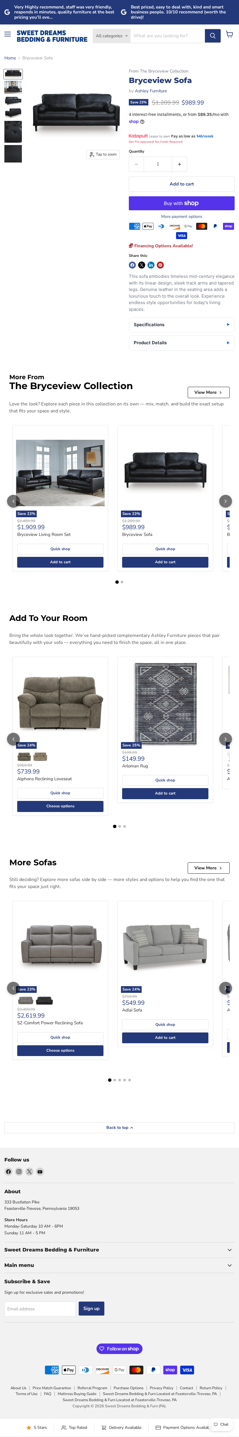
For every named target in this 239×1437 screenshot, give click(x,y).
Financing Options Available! (163, 246)
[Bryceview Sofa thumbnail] (13, 74)
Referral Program (92, 1388)
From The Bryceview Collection (158, 71)
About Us (18, 1388)
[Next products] (225, 501)
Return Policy (211, 1388)
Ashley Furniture (151, 91)
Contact (186, 1388)
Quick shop (60, 549)
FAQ (47, 1394)
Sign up (91, 1308)
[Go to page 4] (124, 1080)
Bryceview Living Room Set (44, 534)
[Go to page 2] (122, 582)
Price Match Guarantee (52, 1388)
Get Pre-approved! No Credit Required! (156, 142)
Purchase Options (128, 1388)
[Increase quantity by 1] (179, 164)
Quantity (136, 151)
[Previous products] (13, 501)
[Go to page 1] (117, 582)
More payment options (181, 216)
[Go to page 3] (124, 826)
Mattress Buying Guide (77, 1394)
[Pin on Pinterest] (160, 265)
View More (205, 392)
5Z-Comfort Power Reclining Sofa (50, 1023)
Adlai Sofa (132, 1010)
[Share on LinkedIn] (150, 265)
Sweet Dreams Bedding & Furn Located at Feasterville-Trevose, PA (160, 1394)
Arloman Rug (135, 766)
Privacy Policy (161, 1388)
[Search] (213, 36)
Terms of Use (27, 1394)
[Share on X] (141, 265)
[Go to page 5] (129, 1080)
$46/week (204, 136)
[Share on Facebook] (132, 265)
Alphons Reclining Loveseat (44, 779)
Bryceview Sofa (137, 534)
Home (10, 58)
